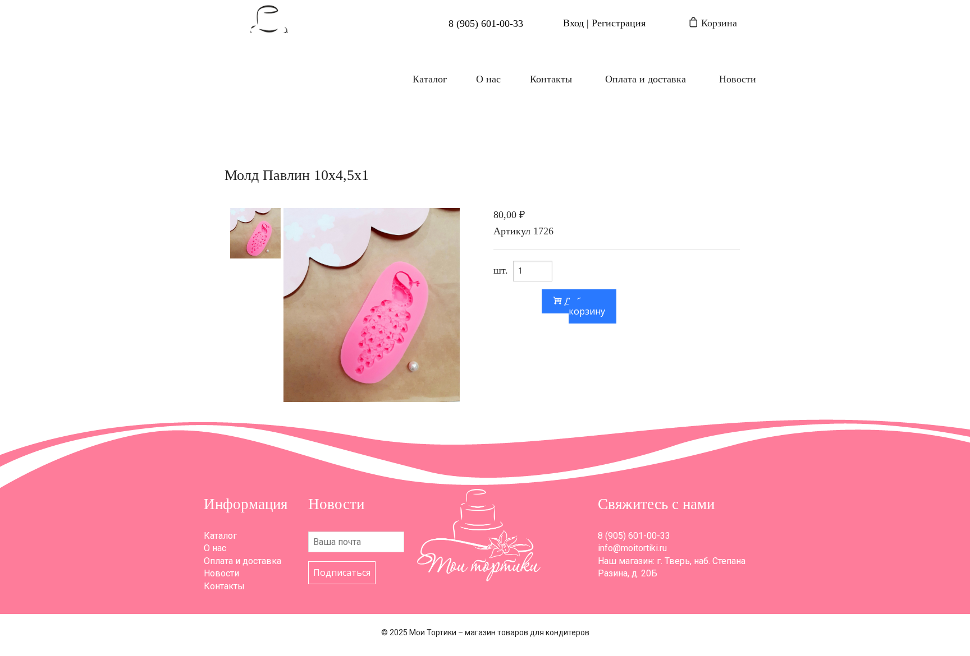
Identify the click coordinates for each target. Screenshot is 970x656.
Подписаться (341, 572)
